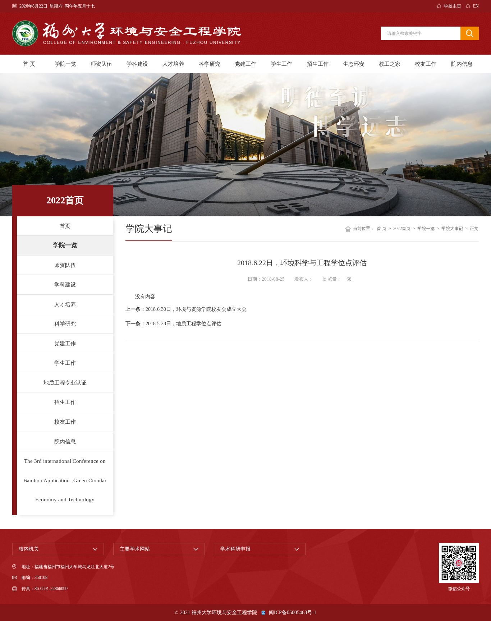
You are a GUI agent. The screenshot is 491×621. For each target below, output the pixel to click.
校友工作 (425, 64)
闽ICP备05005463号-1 (292, 612)
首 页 (29, 64)
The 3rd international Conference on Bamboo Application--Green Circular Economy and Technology (64, 480)
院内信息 (462, 64)
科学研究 (209, 64)
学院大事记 (452, 229)
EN (475, 6)
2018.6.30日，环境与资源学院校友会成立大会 (196, 309)
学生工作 (281, 64)
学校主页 (452, 6)
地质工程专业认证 (65, 383)
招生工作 (318, 64)
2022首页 (401, 229)
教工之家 (389, 64)
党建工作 (245, 64)
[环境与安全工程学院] (127, 33)
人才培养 (173, 64)
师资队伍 (101, 64)
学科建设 (137, 64)
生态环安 (353, 64)
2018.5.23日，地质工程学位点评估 (183, 323)
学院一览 (65, 64)
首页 (65, 226)
